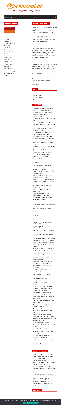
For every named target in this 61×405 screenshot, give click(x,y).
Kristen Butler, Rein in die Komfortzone (43, 159)
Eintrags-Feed (37, 95)
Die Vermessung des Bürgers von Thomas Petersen (42, 383)
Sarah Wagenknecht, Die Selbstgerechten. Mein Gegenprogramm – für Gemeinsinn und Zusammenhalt (44, 296)
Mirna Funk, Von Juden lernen (40, 156)
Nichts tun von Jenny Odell (40, 337)
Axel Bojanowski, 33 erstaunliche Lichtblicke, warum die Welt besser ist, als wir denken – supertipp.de (44, 379)
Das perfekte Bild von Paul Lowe (41, 329)
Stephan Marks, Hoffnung (39, 199)
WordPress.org (37, 99)
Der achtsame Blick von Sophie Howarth (43, 202)
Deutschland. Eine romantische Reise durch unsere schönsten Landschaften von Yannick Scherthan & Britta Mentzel (44, 147)
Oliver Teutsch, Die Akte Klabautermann (43, 248)
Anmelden (36, 93)
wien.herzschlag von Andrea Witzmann (43, 335)
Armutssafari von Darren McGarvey (42, 292)
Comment (6, 53)
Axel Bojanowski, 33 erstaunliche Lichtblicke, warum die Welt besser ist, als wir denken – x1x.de (44, 368)
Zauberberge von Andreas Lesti (41, 193)
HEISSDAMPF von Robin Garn (40, 346)
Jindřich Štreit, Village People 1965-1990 (43, 339)
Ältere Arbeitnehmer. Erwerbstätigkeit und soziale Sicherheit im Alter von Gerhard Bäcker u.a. (9, 41)
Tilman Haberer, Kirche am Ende (41, 154)
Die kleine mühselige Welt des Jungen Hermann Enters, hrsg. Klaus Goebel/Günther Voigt (43, 114)
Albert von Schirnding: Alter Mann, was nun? (44, 169)
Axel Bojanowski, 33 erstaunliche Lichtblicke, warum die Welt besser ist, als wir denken (44, 124)
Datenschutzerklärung (32, 402)
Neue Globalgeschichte (39, 259)
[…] (7, 75)
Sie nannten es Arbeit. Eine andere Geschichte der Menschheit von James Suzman (43, 310)
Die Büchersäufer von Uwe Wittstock (42, 251)
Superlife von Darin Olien (39, 272)
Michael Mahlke (7, 51)
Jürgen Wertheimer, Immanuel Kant (42, 152)
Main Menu (9, 17)
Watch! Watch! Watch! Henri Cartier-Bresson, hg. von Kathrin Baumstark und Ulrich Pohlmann (43, 138)
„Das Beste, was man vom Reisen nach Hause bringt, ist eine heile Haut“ (43, 356)
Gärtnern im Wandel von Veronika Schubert (44, 238)
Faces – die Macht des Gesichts (41, 322)
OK (24, 402)
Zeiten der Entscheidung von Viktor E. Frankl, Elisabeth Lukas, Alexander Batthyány (42, 209)
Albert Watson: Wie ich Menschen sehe (43, 257)
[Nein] (59, 402)
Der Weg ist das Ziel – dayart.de (41, 355)
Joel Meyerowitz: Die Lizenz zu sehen (42, 269)
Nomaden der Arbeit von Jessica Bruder (43, 286)
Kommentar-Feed (38, 97)
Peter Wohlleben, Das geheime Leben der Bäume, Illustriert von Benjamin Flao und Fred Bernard (43, 181)
